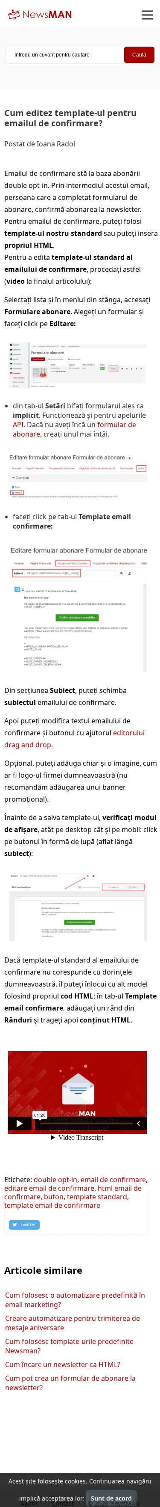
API (18, 424)
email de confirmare (113, 1179)
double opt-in (55, 1179)
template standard (97, 1196)
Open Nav (147, 15)
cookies (75, 1481)
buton (54, 1196)
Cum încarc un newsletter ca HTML (62, 1364)
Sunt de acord (111, 1498)
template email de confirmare (52, 1205)
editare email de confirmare (49, 1188)
